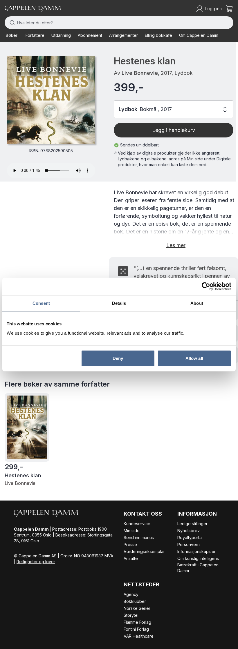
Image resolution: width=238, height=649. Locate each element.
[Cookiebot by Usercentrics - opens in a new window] (206, 286)
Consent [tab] (41, 303)
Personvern (188, 544)
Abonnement (90, 35)
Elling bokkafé (158, 35)
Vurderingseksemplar (144, 551)
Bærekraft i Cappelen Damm (198, 567)
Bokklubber (135, 601)
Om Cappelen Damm (198, 35)
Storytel (131, 615)
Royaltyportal (190, 537)
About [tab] (196, 303)
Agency (131, 594)
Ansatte (131, 558)
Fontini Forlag (136, 629)
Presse (130, 544)
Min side (132, 530)
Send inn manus (139, 537)
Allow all (194, 358)
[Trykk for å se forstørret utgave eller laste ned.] (51, 100)
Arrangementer (123, 35)
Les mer (175, 245)
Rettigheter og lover (36, 561)
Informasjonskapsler (196, 551)
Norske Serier (137, 608)
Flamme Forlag (137, 622)
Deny (118, 358)
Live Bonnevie (140, 73)
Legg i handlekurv (173, 130)
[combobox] (119, 22)
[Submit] (11, 22)
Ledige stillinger (192, 523)
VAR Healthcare (139, 636)
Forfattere (35, 35)
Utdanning (61, 35)
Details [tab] (119, 303)
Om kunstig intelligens (198, 558)
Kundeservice (137, 523)
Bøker (11, 35)
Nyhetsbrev (188, 530)
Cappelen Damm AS (38, 555)
